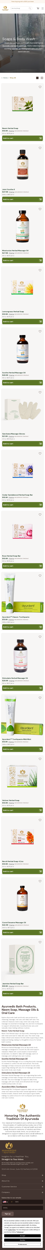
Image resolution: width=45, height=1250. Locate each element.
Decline (22, 1240)
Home (5, 78)
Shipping (11, 131)
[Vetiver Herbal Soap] (22, 776)
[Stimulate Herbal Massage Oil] (22, 654)
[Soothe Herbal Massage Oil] (22, 349)
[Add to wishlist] (40, 87)
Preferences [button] (20, 1232)
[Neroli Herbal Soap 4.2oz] (22, 837)
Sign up (8, 1214)
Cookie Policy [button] (12, 1230)
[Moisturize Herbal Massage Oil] (22, 226)
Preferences (22, 1244)
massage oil (15, 49)
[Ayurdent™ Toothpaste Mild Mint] (22, 715)
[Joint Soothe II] (22, 165)
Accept (22, 1236)
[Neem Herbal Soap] (22, 104)
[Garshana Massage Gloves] (22, 410)
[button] (21, 8)
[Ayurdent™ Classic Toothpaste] (22, 593)
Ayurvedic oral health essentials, (15, 46)
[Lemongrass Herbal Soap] (22, 287)
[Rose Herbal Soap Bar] (22, 532)
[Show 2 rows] (42, 78)
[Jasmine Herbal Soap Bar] (22, 960)
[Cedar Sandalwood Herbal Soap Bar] (22, 471)
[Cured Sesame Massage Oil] (22, 898)
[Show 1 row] (37, 78)
